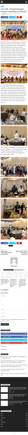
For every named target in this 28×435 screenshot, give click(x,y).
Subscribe (24, 342)
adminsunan (4, 13)
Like (25, 333)
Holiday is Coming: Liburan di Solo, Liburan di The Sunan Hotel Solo (14, 374)
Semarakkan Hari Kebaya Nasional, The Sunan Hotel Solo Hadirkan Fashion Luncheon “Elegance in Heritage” (13, 283)
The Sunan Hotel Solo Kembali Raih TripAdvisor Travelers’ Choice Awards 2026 (13, 370)
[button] (25, 2)
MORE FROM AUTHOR (19, 269)
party (2, 426)
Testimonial (3, 422)
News (2, 419)
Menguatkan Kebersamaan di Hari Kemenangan (6, 252)
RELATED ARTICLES (8, 269)
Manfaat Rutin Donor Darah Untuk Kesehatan (21, 252)
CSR (2, 424)
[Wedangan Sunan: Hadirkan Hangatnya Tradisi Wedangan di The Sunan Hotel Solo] (5, 275)
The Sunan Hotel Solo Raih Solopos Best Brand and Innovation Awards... (18, 402)
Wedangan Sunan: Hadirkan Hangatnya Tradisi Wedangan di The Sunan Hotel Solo (5, 282)
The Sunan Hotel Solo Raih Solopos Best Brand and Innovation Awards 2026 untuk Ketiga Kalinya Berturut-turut (22, 283)
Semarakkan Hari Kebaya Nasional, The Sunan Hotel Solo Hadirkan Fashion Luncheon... (18, 396)
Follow (24, 336)
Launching (3, 417)
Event (2, 6)
